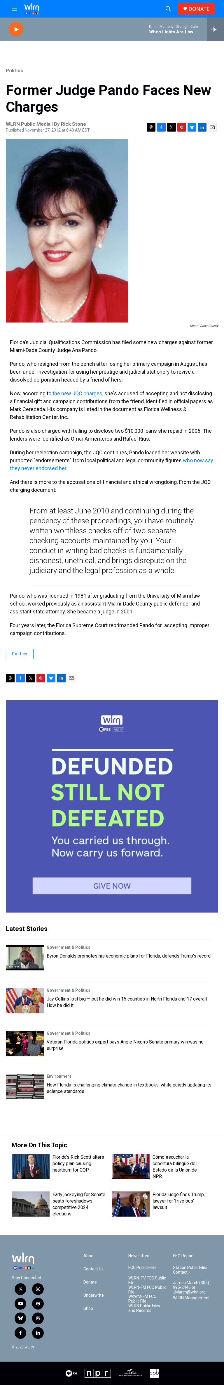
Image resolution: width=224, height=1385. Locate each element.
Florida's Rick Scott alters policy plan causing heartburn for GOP (78, 1163)
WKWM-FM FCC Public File (142, 1298)
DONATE (198, 9)
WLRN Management (191, 1298)
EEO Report (183, 1256)
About (89, 1256)
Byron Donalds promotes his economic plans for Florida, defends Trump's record (129, 956)
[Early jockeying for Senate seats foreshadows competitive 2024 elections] (31, 1204)
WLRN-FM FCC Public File (147, 1289)
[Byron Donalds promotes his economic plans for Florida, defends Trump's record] (25, 957)
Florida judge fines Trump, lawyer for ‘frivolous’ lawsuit (179, 1201)
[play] (16, 29)
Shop (88, 1308)
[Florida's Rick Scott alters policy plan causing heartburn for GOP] (31, 1166)
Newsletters (139, 1256)
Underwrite (93, 1295)
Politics (14, 70)
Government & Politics (68, 947)
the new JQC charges (77, 393)
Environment (59, 1076)
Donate (90, 1282)
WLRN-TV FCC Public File (147, 1280)
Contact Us (93, 1269)
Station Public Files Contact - (190, 1269)
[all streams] (215, 29)
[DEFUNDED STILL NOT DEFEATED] (112, 806)
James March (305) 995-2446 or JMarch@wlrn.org (191, 1287)
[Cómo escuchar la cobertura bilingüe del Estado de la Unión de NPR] (131, 1166)
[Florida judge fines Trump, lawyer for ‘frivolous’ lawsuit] (131, 1204)
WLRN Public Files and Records (144, 1308)
